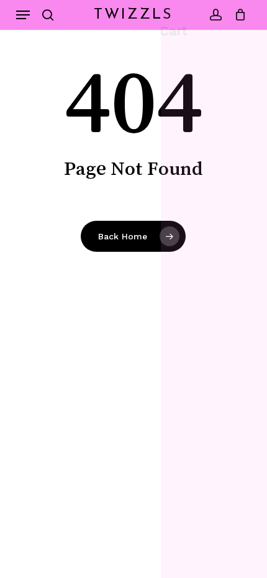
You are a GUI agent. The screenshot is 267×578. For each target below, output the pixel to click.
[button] (23, 15)
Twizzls (133, 14)
